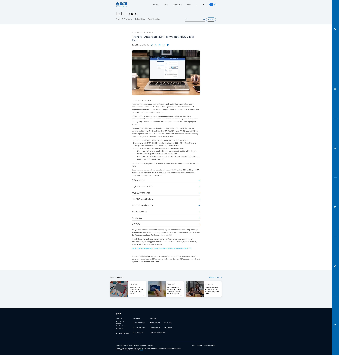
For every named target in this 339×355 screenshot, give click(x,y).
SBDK (193, 345)
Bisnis (166, 4)
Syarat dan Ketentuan (210, 345)
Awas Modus (154, 19)
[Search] (196, 5)
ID (211, 4)
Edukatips (140, 19)
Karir (189, 4)
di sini (141, 349)
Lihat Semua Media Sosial (157, 332)
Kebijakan (199, 345)
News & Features (124, 19)
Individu (155, 4)
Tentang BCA (177, 4)
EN (214, 4)
